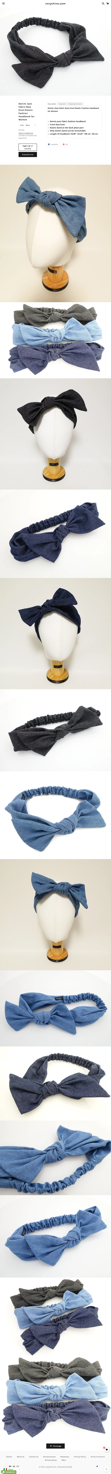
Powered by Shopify (64, 1467)
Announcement (49, 1457)
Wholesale (64, 1457)
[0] (106, 1449)
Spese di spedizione (26, 133)
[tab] (52, 104)
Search (9, 1457)
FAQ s (63, 1460)
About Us (20, 1457)
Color (22, 125)
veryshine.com (55, 3)
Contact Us (33, 1457)
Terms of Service (98, 1457)
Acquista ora (27, 154)
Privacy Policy (80, 1457)
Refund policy (51, 1460)
